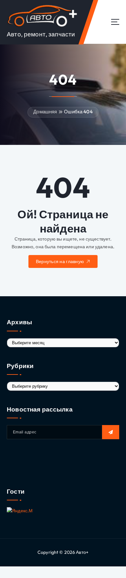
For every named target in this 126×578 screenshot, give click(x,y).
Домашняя (45, 112)
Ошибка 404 (78, 112)
